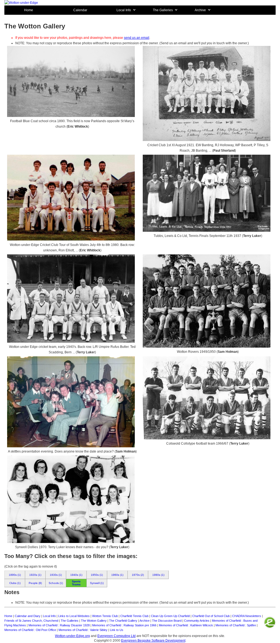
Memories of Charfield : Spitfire (235, 625)
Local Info (49, 616)
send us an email (136, 38)
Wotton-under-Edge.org (72, 636)
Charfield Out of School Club (211, 616)
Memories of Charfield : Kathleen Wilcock (186, 625)
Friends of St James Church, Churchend (31, 620)
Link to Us (116, 630)
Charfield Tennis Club (134, 616)
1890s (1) (15, 574)
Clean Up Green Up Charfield (170, 616)
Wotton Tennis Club (105, 616)
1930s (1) (56, 574)
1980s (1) (158, 574)
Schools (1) (56, 583)
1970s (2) (138, 574)
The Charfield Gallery (123, 620)
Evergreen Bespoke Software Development (153, 640)
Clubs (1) (15, 583)
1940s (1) (76, 574)
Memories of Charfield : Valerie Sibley (83, 630)
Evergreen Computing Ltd (116, 636)
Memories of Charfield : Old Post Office (30, 630)
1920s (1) (35, 574)
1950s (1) (97, 574)
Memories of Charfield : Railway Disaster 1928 (59, 625)
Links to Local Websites (74, 616)
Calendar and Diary (27, 616)
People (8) (35, 583)
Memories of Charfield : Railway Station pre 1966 (124, 625)
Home (28, 10)
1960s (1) (117, 574)
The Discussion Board (167, 620)
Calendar (80, 10)
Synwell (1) (97, 583)
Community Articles (196, 620)
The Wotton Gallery (94, 620)
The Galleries (69, 620)
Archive (144, 620)
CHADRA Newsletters (246, 616)
